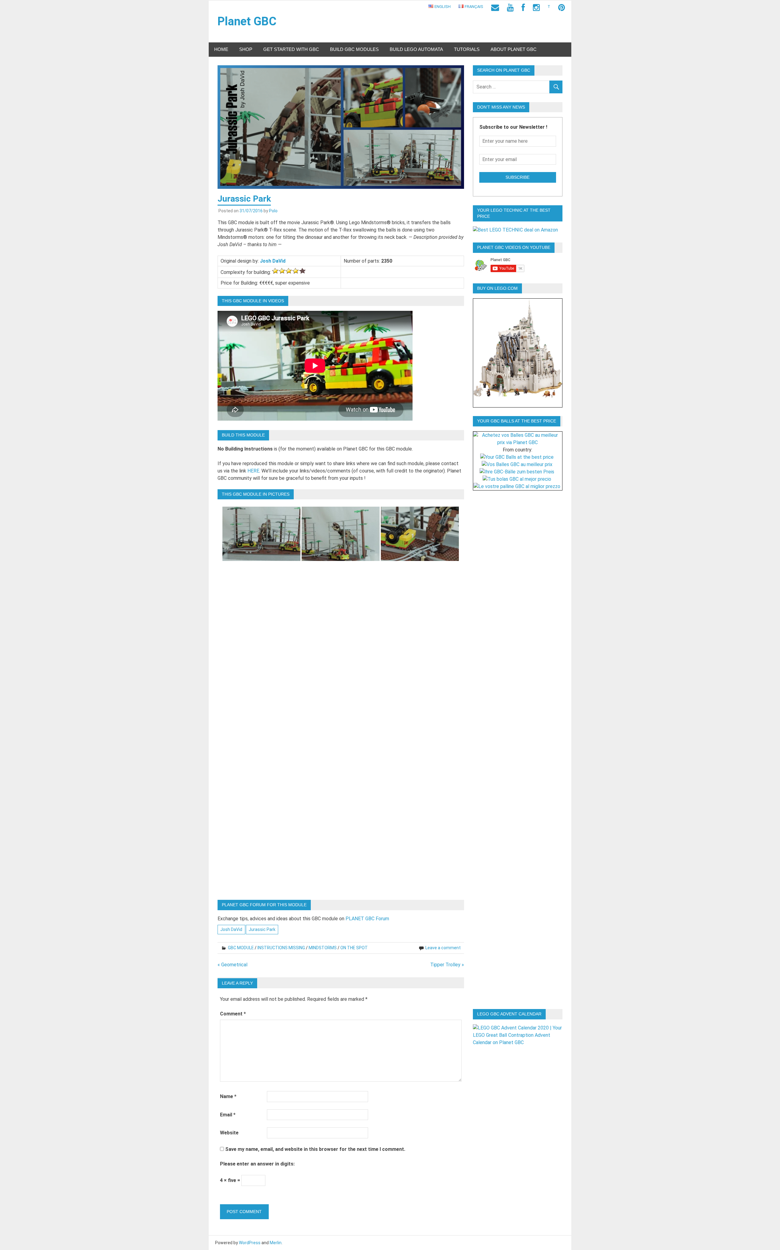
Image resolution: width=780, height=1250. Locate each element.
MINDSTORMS (323, 947)
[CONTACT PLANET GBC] (495, 8)
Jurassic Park (262, 929)
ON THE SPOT (354, 947)
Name (228, 1096)
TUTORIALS (467, 49)
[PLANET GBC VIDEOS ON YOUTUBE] (510, 8)
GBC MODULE (241, 947)
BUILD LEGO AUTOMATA (416, 49)
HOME (221, 49)
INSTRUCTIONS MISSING (281, 947)
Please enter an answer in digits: (257, 1164)
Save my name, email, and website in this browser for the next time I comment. (315, 1149)
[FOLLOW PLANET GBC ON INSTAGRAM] (536, 8)
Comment (233, 1014)
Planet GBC (247, 21)
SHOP (245, 49)
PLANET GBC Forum (367, 918)
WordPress (250, 1242)
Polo (273, 210)
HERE (253, 471)
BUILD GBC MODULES (354, 49)
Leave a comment (443, 947)
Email (228, 1115)
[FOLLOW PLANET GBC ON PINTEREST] (561, 8)
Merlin (276, 1242)
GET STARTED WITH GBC (291, 49)
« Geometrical (232, 965)
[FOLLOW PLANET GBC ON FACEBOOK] (523, 8)
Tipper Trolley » (447, 965)
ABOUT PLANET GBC (514, 49)
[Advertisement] (520, 590)
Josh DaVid (272, 261)
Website (229, 1133)
